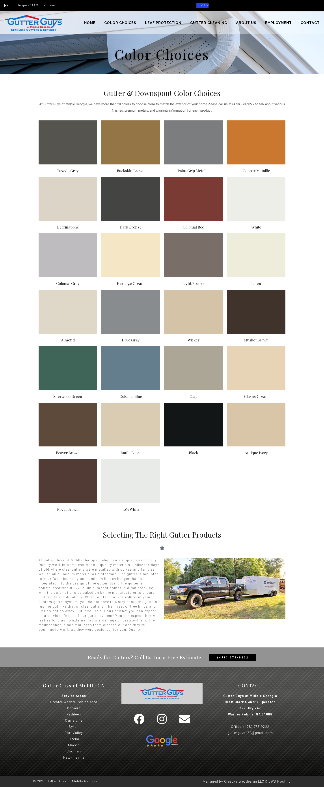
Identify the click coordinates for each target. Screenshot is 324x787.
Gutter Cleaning (208, 23)
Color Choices (120, 23)
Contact (310, 23)
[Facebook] (139, 719)
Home (89, 23)
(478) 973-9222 (256, 726)
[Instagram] (162, 719)
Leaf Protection (163, 23)
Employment (278, 23)
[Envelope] (185, 719)
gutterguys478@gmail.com (250, 733)
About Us (246, 23)
